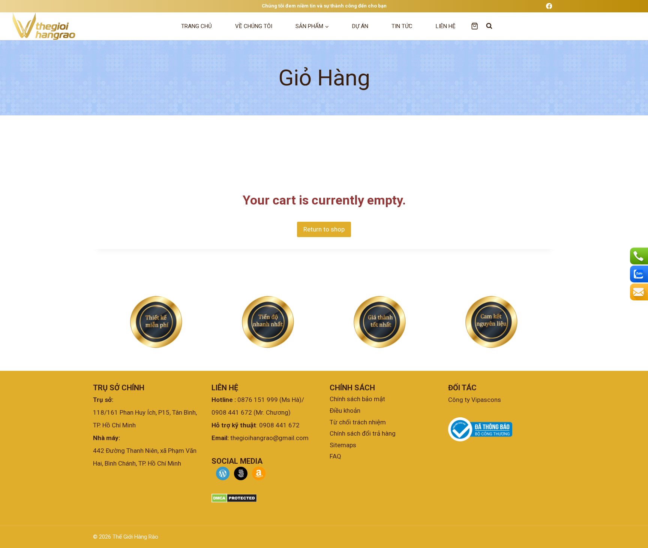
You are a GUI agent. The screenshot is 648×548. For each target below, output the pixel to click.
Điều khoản (345, 410)
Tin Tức (402, 26)
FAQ (335, 456)
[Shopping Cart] (474, 26)
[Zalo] (638, 274)
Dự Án (360, 26)
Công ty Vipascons (474, 399)
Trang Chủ (196, 26)
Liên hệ (446, 26)
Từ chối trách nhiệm (358, 422)
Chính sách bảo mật (357, 399)
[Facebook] (549, 6)
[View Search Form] (485, 26)
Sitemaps (343, 444)
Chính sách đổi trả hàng (363, 433)
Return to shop (324, 229)
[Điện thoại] (638, 256)
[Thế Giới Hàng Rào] (42, 26)
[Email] (638, 292)
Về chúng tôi (253, 26)
